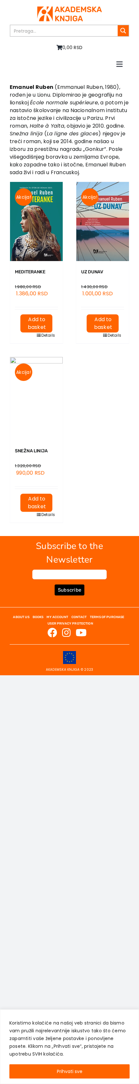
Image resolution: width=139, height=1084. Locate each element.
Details (47, 335)
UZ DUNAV (92, 272)
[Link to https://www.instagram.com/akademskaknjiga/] (66, 632)
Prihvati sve (69, 1071)
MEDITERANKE (30, 272)
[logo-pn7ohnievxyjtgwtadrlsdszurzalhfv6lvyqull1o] (69, 9)
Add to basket (37, 323)
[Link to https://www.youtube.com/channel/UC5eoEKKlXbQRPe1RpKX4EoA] (81, 632)
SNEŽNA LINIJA (31, 451)
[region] (69, 1046)
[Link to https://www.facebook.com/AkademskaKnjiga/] (52, 632)
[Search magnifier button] (123, 30)
